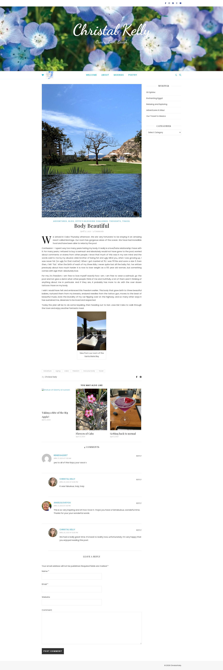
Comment (47, 610)
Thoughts (115, 221)
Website (46, 597)
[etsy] (177, 3)
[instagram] (169, 3)
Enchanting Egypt (154, 98)
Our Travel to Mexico (156, 116)
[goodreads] (180, 3)
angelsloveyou (62, 502)
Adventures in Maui (155, 110)
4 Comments (98, 231)
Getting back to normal (123, 433)
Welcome (91, 75)
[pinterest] (173, 3)
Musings (119, 75)
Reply (139, 456)
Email (45, 584)
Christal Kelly (111, 29)
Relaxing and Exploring (156, 104)
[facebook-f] (165, 3)
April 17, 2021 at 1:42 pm (62, 506)
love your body (89, 371)
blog (71, 221)
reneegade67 (60, 455)
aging (57, 371)
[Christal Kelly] (49, 75)
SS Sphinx (150, 92)
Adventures (60, 221)
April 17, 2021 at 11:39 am (62, 458)
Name (45, 571)
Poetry (132, 75)
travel (126, 221)
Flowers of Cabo (85, 433)
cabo (66, 371)
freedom (76, 371)
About (105, 75)
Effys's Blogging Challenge (91, 221)
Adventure (47, 371)
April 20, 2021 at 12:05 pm (68, 482)
